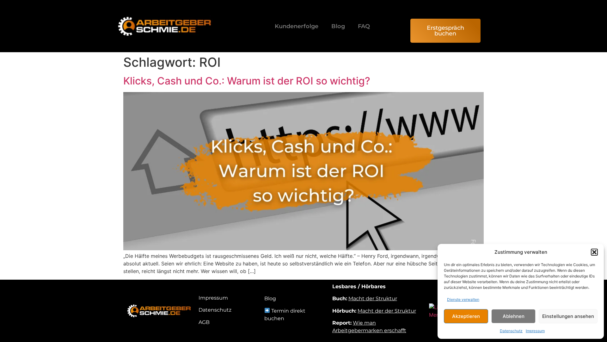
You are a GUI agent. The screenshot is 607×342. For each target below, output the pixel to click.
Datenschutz (511, 330)
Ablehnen (513, 316)
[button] (594, 252)
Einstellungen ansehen (568, 316)
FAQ (364, 26)
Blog (338, 26)
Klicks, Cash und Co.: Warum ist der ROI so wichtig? (246, 81)
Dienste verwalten (463, 299)
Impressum (535, 330)
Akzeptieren (466, 316)
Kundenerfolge (296, 26)
